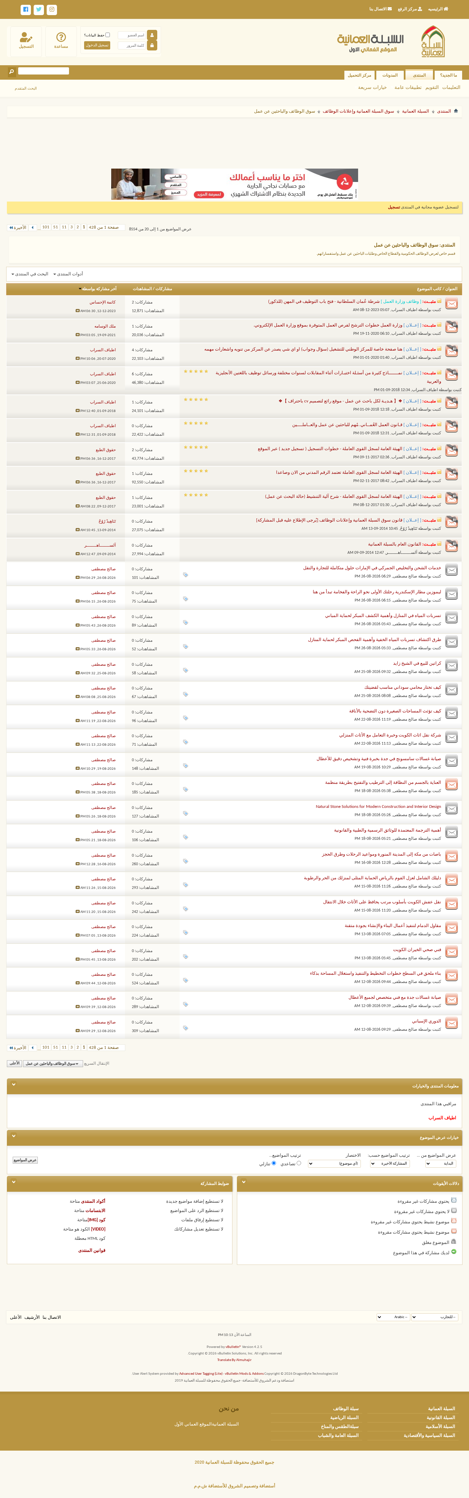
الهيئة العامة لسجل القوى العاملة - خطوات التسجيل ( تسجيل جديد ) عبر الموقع (330, 449)
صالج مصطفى (405, 576)
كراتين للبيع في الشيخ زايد (417, 663)
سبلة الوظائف (346, 1409)
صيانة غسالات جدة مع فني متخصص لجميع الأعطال (394, 997)
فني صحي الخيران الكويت (417, 950)
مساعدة (61, 46)
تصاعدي (289, 1164)
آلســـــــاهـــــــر (401, 553)
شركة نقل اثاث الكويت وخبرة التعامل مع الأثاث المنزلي (390, 735)
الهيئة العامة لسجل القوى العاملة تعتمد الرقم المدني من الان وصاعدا (339, 472)
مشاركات (164, 289)
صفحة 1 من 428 (104, 227)
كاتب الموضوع (429, 289)
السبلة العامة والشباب (338, 1435)
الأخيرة (20, 228)
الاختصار (353, 1155)
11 (64, 227)
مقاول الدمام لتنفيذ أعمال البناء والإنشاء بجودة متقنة (393, 926)
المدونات (390, 75)
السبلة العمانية (415, 111)
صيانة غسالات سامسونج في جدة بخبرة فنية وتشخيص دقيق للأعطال (379, 759)
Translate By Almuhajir (234, 1360)
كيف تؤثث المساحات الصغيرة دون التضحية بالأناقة (395, 711)
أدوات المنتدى (70, 274)
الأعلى (15, 1064)
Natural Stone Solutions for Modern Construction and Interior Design (378, 806)
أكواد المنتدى (93, 1201)
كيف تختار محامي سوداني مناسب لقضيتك (402, 687)
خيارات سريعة (372, 87)
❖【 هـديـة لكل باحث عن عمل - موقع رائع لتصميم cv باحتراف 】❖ (340, 401)
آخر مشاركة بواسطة (99, 289)
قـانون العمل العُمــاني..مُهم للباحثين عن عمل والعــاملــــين (347, 425)
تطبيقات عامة (408, 87)
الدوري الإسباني (426, 1021)
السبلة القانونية (441, 1418)
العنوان (451, 289)
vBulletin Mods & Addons (244, 1374)
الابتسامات (95, 1211)
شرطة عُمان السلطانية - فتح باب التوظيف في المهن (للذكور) (324, 301)
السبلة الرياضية (344, 1418)
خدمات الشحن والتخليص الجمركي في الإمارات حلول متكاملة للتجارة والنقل (372, 568)
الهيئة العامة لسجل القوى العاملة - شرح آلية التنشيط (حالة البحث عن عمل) (333, 496)
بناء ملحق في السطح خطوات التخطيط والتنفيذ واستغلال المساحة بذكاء (375, 973)
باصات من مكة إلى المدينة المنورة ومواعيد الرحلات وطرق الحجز (381, 854)
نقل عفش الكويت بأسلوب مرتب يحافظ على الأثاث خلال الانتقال (382, 902)
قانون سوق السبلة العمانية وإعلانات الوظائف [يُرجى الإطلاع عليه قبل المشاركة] (329, 520)
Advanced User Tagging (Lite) (200, 1374)
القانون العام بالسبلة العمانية (394, 544)
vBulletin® (233, 1347)
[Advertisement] (234, 140)
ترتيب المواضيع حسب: (389, 1155)
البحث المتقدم (26, 88)
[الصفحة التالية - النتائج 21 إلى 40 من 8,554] (32, 228)
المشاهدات (142, 289)
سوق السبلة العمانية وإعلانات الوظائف (358, 111)
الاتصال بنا (52, 1317)
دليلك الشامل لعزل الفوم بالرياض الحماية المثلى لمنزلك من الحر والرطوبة (372, 878)
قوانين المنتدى (91, 1250)
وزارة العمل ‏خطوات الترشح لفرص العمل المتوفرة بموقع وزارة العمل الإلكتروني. (327, 325)
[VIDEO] (98, 1229)
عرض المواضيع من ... (436, 1155)
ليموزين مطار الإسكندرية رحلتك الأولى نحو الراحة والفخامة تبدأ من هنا (377, 592)
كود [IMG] (96, 1220)
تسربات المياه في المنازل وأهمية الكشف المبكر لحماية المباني (383, 616)
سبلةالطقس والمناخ (340, 1427)
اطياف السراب (404, 310)
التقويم (432, 87)
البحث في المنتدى (31, 274)
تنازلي (265, 1164)
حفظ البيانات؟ (94, 35)
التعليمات (451, 87)
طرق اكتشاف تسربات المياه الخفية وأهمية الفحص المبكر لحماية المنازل (374, 640)
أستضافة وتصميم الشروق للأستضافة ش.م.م (234, 1486)
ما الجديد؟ (448, 75)
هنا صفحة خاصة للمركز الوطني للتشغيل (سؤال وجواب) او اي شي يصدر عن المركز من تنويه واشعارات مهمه (303, 349)
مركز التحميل (359, 75)
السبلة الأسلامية (440, 1427)
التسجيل (26, 46)
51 (55, 227)
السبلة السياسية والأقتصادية (429, 1435)
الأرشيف (32, 1317)
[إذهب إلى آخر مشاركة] (78, 311)
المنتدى (419, 75)
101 (45, 227)
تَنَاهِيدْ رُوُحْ (408, 529)
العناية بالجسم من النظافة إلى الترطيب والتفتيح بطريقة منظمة (383, 782)
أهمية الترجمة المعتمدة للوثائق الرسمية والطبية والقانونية (387, 830)
